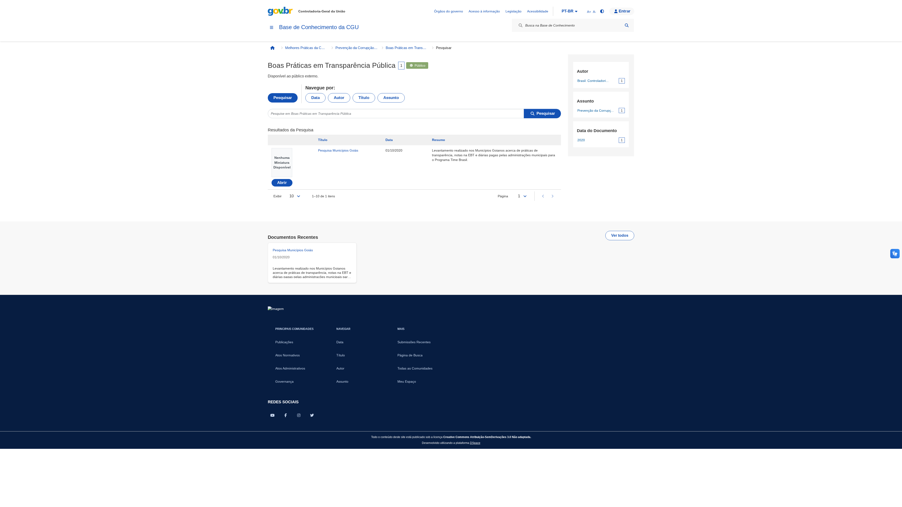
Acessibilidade (537, 11)
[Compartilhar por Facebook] (285, 415)
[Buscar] (626, 25)
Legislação (513, 11)
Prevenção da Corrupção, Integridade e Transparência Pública (356, 48)
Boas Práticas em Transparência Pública (407, 48)
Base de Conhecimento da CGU (319, 27)
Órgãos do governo (448, 11)
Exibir (277, 196)
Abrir (282, 182)
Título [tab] (363, 97)
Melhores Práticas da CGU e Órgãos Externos (306, 48)
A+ (589, 12)
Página (503, 196)
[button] (621, 11)
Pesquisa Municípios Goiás (338, 150)
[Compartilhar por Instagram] (298, 415)
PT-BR (567, 11)
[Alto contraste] (602, 11)
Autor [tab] (339, 97)
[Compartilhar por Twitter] (312, 415)
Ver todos (619, 235)
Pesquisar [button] (546, 113)
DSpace (475, 442)
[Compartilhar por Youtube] (272, 415)
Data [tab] (315, 97)
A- (594, 12)
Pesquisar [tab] (282, 97)
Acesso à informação (484, 11)
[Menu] (271, 27)
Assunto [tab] (391, 97)
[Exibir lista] (298, 196)
